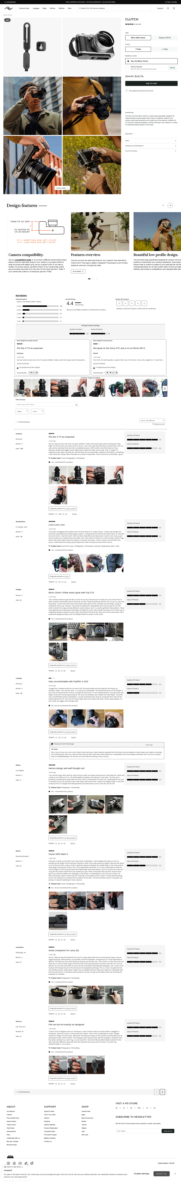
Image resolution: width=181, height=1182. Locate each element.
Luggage (36, 8)
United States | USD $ (166, 1163)
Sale (69, 8)
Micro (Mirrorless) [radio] (138, 38)
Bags (45, 8)
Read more (129, 134)
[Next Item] (170, 205)
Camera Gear (24, 8)
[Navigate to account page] (168, 8)
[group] (151, 37)
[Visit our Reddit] (32, 1163)
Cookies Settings (141, 1174)
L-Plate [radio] (165, 49)
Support (160, 8)
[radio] (128, 61)
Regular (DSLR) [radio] (165, 38)
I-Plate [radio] (138, 49)
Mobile (52, 8)
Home (5, 15)
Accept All (161, 1174)
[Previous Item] (163, 205)
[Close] (175, 1174)
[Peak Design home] (8, 8)
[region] (90, 1174)
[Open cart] (174, 8)
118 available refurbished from (141, 91)
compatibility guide (23, 260)
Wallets (62, 8)
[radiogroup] (151, 65)
